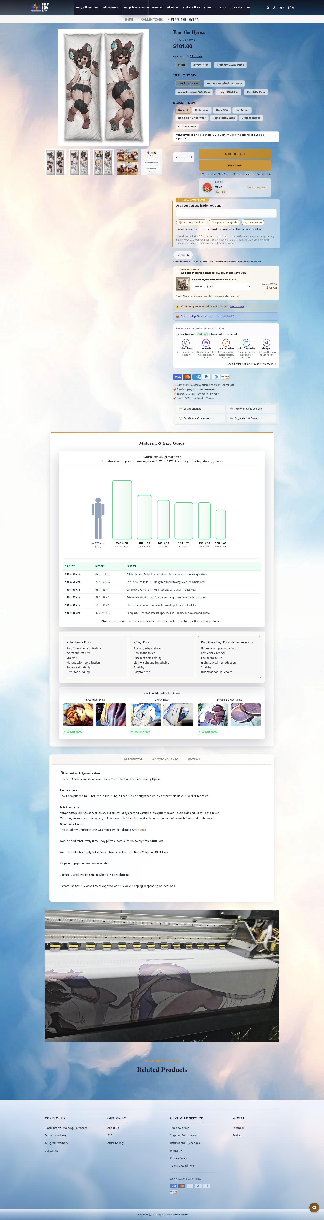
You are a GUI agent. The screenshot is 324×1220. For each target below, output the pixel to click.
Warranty (176, 1150)
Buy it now (234, 165)
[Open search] (267, 7)
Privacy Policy (178, 1158)
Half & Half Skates (224, 118)
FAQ (109, 1135)
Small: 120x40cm (188, 83)
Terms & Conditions (182, 1165)
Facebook (238, 1128)
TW (217, 191)
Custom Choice (187, 126)
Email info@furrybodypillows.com (66, 1128)
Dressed (183, 110)
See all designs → (257, 187)
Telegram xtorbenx (56, 1143)
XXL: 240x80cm (256, 92)
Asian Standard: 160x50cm (194, 92)
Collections (152, 19)
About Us (113, 1128)
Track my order (179, 1128)
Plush (181, 64)
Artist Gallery (115, 1143)
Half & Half (242, 110)
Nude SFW (222, 110)
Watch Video (74, 731)
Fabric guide (196, 56)
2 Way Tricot (201, 64)
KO (223, 191)
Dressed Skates (251, 118)
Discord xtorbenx (55, 1135)
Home (129, 19)
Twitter (237, 1135)
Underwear (202, 110)
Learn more (237, 306)
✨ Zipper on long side (224, 222)
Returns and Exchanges (185, 1143)
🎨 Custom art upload (191, 222)
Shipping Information (183, 1135)
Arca (143, 829)
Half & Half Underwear (192, 118)
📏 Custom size (253, 222)
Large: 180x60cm (228, 92)
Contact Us (51, 1150)
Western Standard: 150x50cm (224, 83)
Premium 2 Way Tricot (230, 64)
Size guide (191, 75)
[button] (291, 7)
